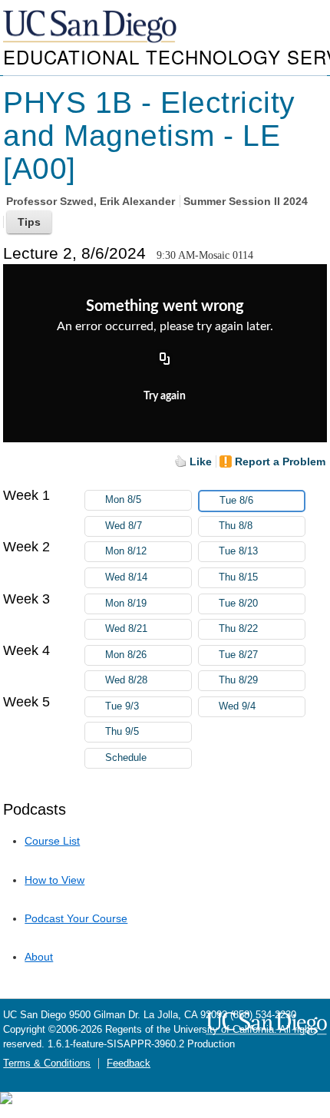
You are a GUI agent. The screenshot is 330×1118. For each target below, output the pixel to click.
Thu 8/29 (238, 680)
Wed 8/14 (126, 577)
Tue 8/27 (238, 655)
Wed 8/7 (123, 526)
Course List (52, 841)
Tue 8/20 (238, 603)
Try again (165, 396)
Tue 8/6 (236, 500)
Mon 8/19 (126, 603)
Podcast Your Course (76, 918)
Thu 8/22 (238, 629)
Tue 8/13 (238, 551)
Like (201, 461)
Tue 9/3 (122, 706)
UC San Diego (91, 27)
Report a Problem (280, 461)
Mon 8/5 (123, 500)
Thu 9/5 (122, 731)
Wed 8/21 (126, 629)
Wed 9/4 (237, 706)
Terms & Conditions (47, 1063)
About (39, 957)
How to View (54, 880)
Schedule (126, 757)
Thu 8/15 (238, 577)
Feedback (128, 1063)
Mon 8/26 (126, 655)
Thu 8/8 (235, 526)
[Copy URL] (165, 359)
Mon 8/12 (126, 551)
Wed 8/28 (126, 680)
